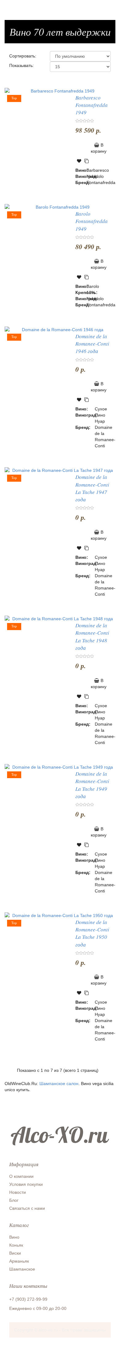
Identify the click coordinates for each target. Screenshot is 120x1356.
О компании (21, 1176)
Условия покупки (26, 1184)
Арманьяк (19, 1261)
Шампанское (22, 1269)
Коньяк (16, 1245)
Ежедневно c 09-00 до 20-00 (37, 1308)
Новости (17, 1192)
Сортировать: (22, 55)
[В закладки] (79, 161)
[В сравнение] (86, 161)
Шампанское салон (58, 1083)
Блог (13, 1200)
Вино (14, 1237)
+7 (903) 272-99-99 (28, 1299)
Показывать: (21, 65)
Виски (15, 1253)
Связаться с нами (27, 1208)
